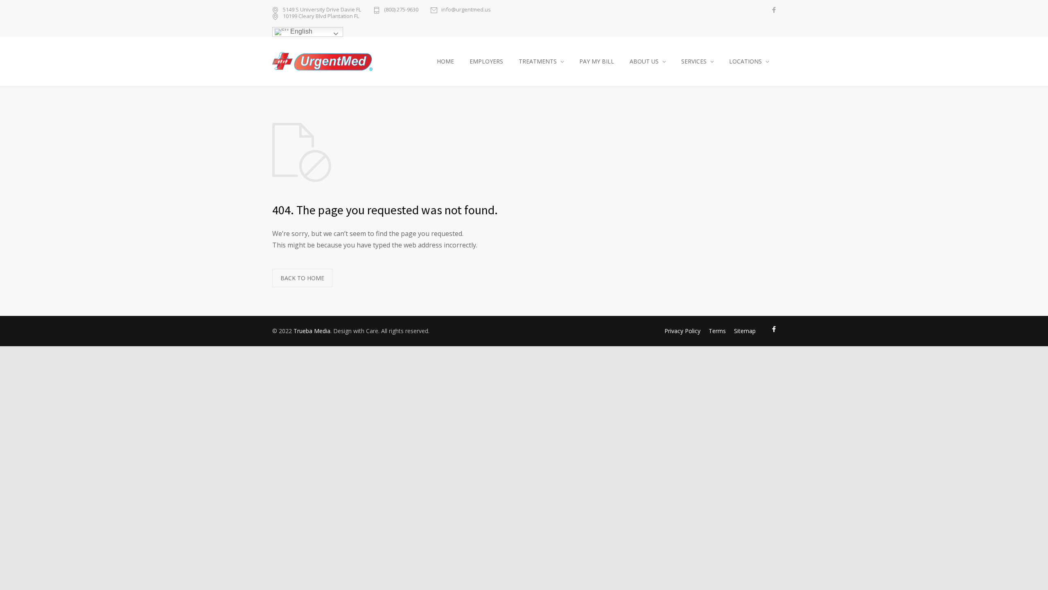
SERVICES (694, 61)
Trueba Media (312, 331)
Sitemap (745, 331)
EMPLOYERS (486, 61)
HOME (445, 61)
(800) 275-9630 (401, 10)
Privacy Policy (682, 331)
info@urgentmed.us (466, 10)
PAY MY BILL (596, 61)
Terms (717, 331)
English (300, 31)
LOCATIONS (745, 61)
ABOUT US (644, 61)
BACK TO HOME (302, 278)
